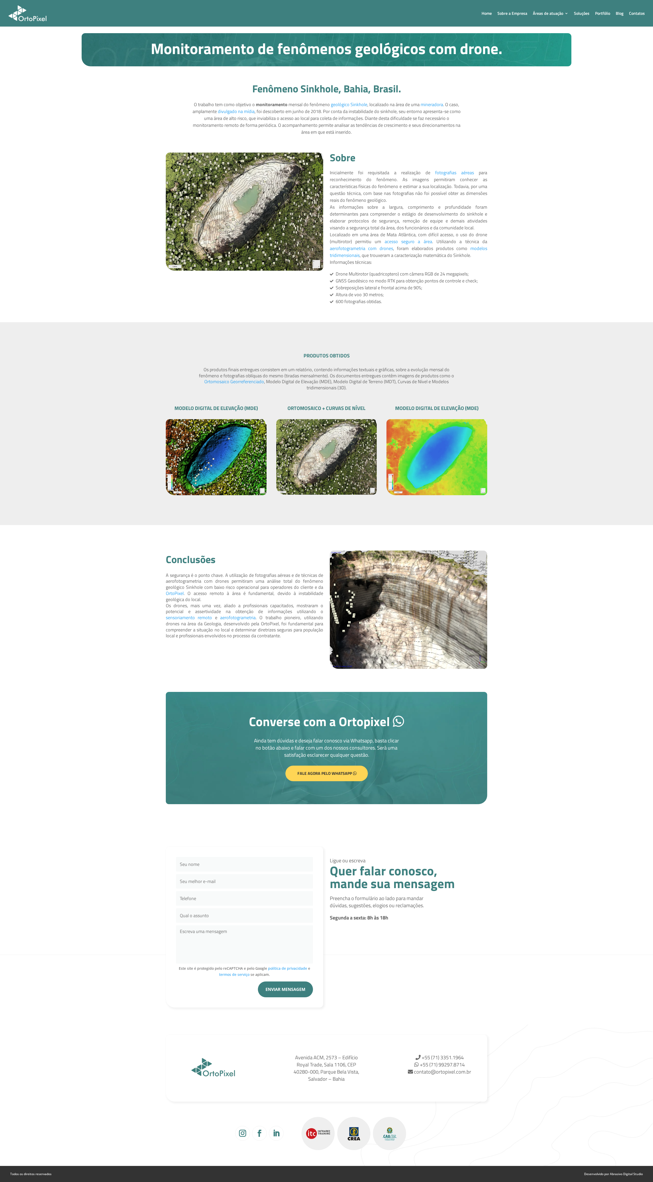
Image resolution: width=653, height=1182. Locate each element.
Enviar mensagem (285, 989)
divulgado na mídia (236, 111)
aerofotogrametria (238, 617)
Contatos (637, 13)
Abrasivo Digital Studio (626, 1174)
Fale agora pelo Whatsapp (324, 773)
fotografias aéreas (454, 172)
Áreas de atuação (548, 13)
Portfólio (602, 13)
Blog (619, 13)
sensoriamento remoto (189, 617)
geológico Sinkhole (349, 104)
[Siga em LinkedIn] (276, 1133)
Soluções (581, 13)
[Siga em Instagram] (242, 1133)
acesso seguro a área (408, 241)
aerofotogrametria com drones (361, 248)
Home (487, 13)
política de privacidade (287, 968)
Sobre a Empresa (512, 13)
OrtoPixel (175, 593)
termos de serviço (234, 974)
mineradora (432, 104)
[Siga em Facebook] (259, 1133)
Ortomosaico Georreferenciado (234, 381)
